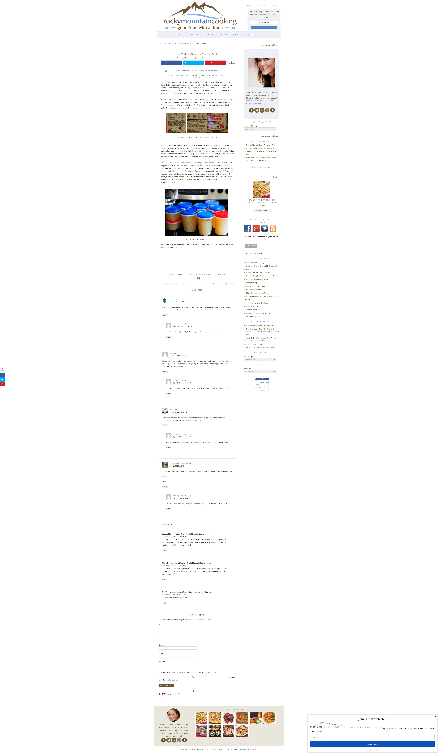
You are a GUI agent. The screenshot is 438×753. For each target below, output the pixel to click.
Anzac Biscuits (252, 310)
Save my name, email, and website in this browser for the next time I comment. (188, 672)
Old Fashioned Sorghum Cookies (259, 313)
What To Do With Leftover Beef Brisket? (261, 158)
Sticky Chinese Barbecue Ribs (263, 145)
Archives (247, 369)
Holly (171, 410)
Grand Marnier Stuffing (262, 200)
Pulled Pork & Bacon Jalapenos (258, 272)
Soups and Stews (219, 274)
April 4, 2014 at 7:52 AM (178, 356)
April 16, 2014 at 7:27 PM (178, 302)
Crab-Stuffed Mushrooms (256, 286)
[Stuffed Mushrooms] (215, 731)
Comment (163, 625)
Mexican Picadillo (253, 317)
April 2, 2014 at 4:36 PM (178, 412)
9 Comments (262, 205)
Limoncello (257, 344)
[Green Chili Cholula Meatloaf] (256, 718)
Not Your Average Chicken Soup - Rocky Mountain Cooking (185, 592)
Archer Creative (238, 749)
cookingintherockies (180, 324)
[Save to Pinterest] (2, 384)
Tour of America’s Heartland (257, 303)
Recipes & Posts (250, 126)
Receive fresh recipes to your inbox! (261, 237)
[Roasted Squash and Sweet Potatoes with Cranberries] (242, 731)
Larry (171, 353)
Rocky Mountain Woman (178, 463)
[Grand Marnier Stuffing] (261, 189)
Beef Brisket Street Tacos (256, 160)
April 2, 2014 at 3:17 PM (178, 466)
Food (257, 386)
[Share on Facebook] (2, 375)
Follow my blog (262, 390)
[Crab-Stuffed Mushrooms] (201, 731)
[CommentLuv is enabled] (169, 697)
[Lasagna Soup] (269, 718)
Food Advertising (266, 45)
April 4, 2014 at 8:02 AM (182, 383)
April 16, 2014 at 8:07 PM (182, 326)
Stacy (248, 344)
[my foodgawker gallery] (262, 168)
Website (162, 661)
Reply (165, 315)
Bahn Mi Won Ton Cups (255, 306)
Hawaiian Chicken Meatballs (264, 348)
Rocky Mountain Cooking (204, 15)
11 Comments (213, 58)
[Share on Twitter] (2, 379)
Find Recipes (249, 356)
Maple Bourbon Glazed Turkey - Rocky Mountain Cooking (184, 563)
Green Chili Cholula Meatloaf (257, 279)
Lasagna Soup (251, 283)
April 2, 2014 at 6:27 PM (182, 437)
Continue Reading (262, 210)
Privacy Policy (254, 749)
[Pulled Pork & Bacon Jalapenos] (228, 718)
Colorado (258, 387)
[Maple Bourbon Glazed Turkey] (228, 731)
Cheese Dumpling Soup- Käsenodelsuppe (262, 276)
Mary (248, 348)
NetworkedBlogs (260, 378)
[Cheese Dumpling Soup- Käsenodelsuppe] (242, 718)
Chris (171, 299)
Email (161, 653)
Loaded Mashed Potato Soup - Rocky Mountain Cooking (183, 534)
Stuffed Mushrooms (254, 290)
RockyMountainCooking (263, 382)
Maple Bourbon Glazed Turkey (258, 293)
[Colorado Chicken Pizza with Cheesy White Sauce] (215, 718)
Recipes (209, 274)
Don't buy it (183, 274)
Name (161, 645)
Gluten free (193, 274)
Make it (202, 274)
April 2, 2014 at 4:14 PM (181, 498)
